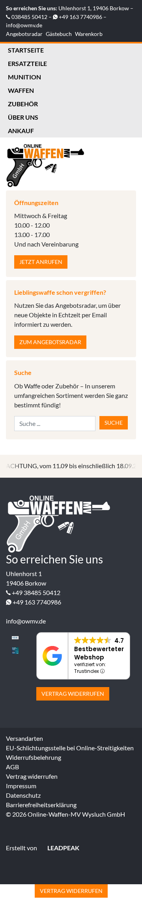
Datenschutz (23, 795)
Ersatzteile (27, 63)
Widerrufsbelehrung (33, 757)
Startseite (26, 50)
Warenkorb (89, 33)
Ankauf (21, 130)
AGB (12, 766)
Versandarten (24, 738)
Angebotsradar (24, 33)
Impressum (21, 785)
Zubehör (23, 103)
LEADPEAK (62, 847)
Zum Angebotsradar (50, 342)
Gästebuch (59, 33)
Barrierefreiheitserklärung (41, 804)
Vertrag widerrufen (72, 693)
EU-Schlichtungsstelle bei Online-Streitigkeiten (70, 747)
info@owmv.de (24, 25)
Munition (24, 77)
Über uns (23, 117)
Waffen (21, 90)
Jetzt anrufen (40, 261)
